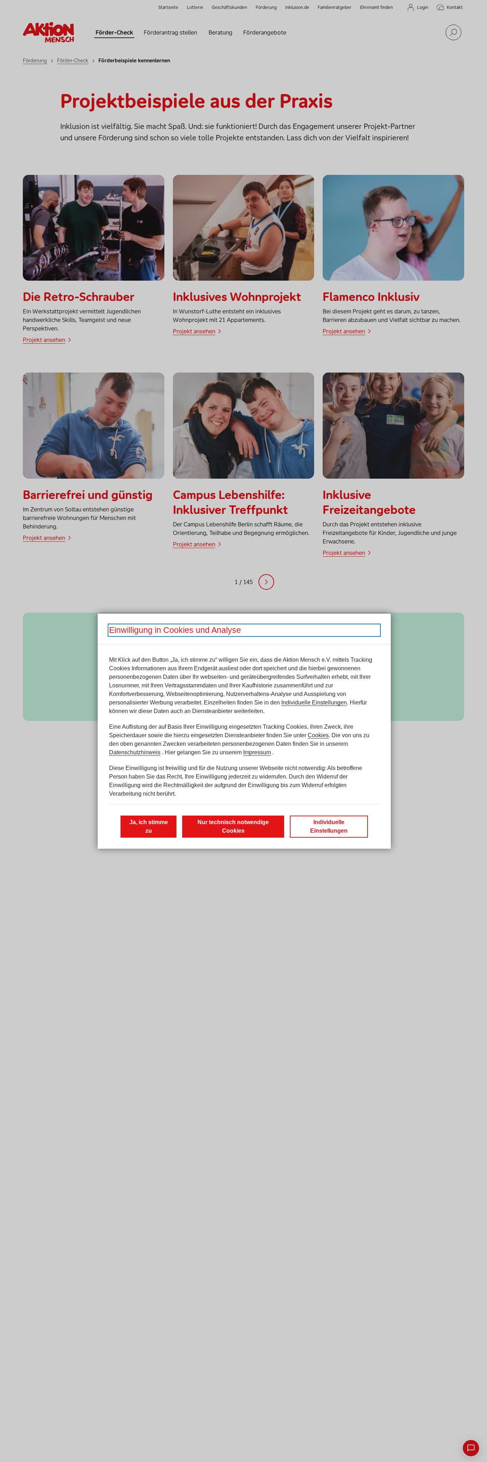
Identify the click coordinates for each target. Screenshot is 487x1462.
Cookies (318, 735)
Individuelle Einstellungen (314, 702)
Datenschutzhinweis (134, 752)
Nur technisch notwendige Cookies (233, 826)
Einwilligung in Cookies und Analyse (175, 630)
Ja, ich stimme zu (148, 826)
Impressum (257, 752)
